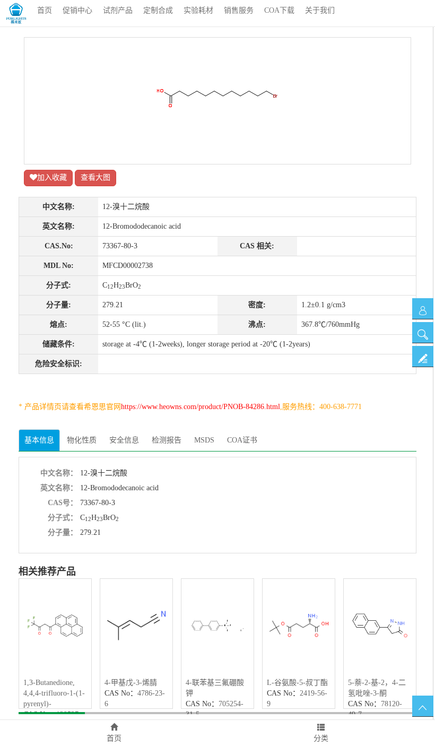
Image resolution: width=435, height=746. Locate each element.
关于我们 (320, 10)
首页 (44, 10)
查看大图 (95, 177)
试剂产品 (118, 10)
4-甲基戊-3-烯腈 (131, 683)
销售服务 (239, 10)
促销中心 (77, 10)
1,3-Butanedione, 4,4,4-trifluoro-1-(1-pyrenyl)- (54, 693)
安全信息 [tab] (124, 440)
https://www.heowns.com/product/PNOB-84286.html (200, 407)
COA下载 (279, 10)
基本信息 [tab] (39, 440)
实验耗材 (198, 10)
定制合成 (158, 10)
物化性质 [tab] (82, 440)
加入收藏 (52, 177)
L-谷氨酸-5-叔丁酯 (297, 683)
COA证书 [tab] (242, 440)
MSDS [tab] (204, 440)
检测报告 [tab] (166, 440)
